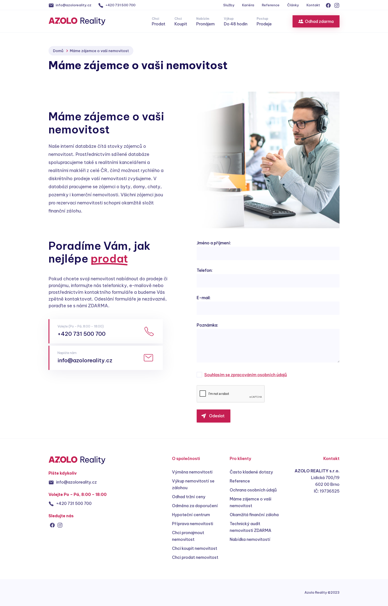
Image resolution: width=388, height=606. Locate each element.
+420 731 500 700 (81, 333)
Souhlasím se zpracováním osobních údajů (245, 374)
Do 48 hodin (235, 22)
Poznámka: (207, 325)
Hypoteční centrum (191, 514)
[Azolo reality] (77, 460)
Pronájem (205, 22)
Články (293, 5)
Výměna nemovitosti (192, 472)
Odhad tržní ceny (188, 496)
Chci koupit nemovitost (194, 548)
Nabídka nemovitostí (250, 539)
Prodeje (264, 22)
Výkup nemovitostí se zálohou (193, 484)
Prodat (158, 22)
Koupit (180, 22)
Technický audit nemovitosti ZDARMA (250, 527)
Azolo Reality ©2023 (322, 592)
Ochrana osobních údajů (253, 490)
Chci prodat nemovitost (195, 557)
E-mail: (203, 297)
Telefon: (204, 270)
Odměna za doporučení (195, 505)
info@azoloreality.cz (84, 360)
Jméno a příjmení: (214, 242)
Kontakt (313, 5)
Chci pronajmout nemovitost (188, 536)
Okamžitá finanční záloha (254, 514)
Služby (228, 5)
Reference (271, 5)
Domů (58, 51)
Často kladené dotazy (251, 472)
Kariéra (248, 5)
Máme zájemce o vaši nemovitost (250, 502)
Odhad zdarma (319, 21)
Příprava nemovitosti (192, 523)
